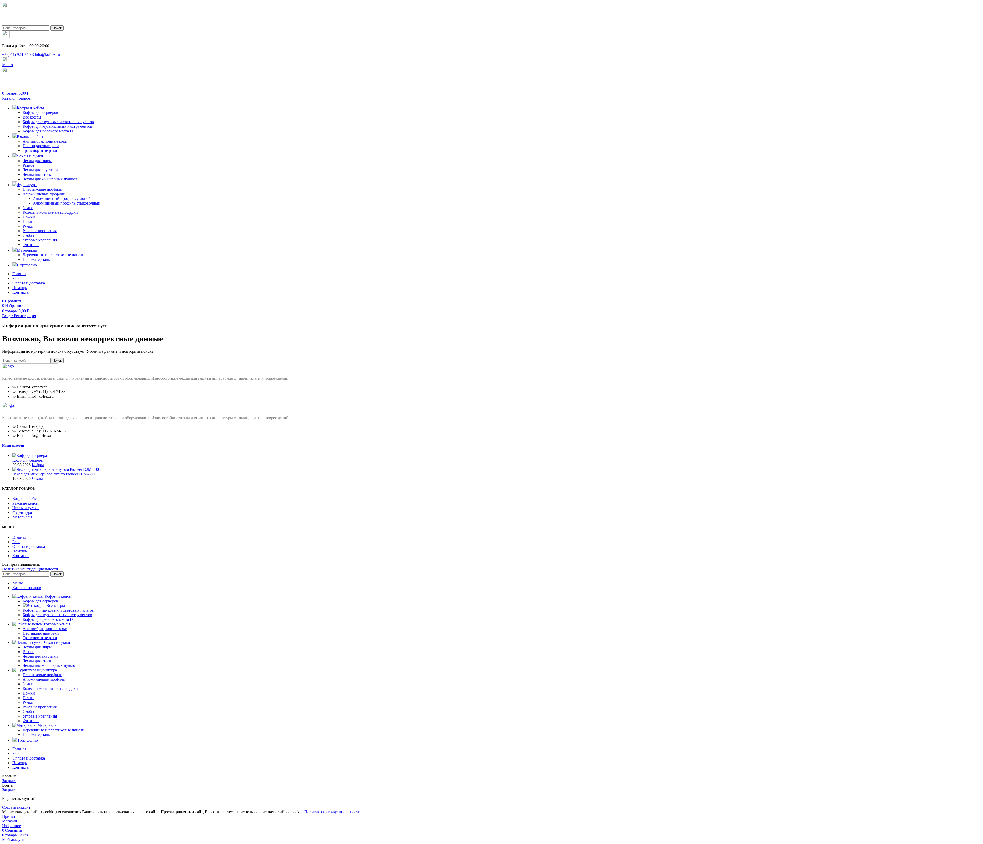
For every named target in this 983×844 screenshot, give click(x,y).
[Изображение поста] (29, 455)
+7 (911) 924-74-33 (18, 54)
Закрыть (9, 780)
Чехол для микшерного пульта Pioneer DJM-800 (53, 474)
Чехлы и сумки (25, 508)
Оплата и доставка (28, 546)
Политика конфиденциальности (30, 569)
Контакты (20, 555)
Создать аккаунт (16, 807)
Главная (19, 537)
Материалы (22, 517)
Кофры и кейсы (25, 498)
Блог (16, 542)
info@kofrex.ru (47, 54)
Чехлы (37, 478)
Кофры (38, 465)
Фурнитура (22, 512)
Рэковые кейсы (25, 503)
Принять (9, 816)
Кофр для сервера (27, 460)
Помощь (19, 551)
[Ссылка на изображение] (30, 369)
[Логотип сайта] (29, 23)
